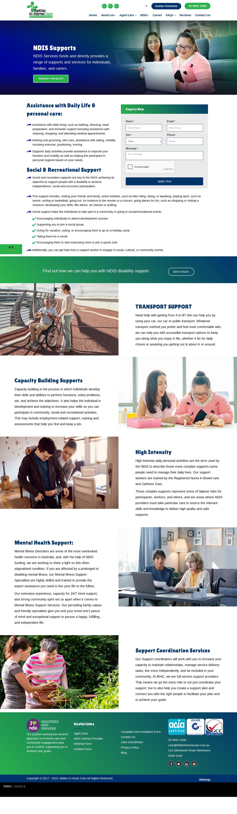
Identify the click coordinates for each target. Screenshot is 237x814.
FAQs (170, 15)
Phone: (171, 134)
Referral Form (83, 743)
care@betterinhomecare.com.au (189, 745)
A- (104, 6)
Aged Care (127, 15)
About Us (107, 15)
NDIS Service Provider (88, 738)
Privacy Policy (130, 747)
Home (93, 15)
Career (157, 15)
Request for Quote (50, 78)
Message (132, 148)
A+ (116, 6)
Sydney (19, 786)
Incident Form (83, 749)
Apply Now (164, 181)
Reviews (185, 15)
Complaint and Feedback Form (141, 731)
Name (130, 121)
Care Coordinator (132, 742)
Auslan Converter (166, 6)
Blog (124, 752)
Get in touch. (181, 271)
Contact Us (202, 15)
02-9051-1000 (177, 740)
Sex (129, 134)
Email (171, 121)
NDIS (143, 15)
